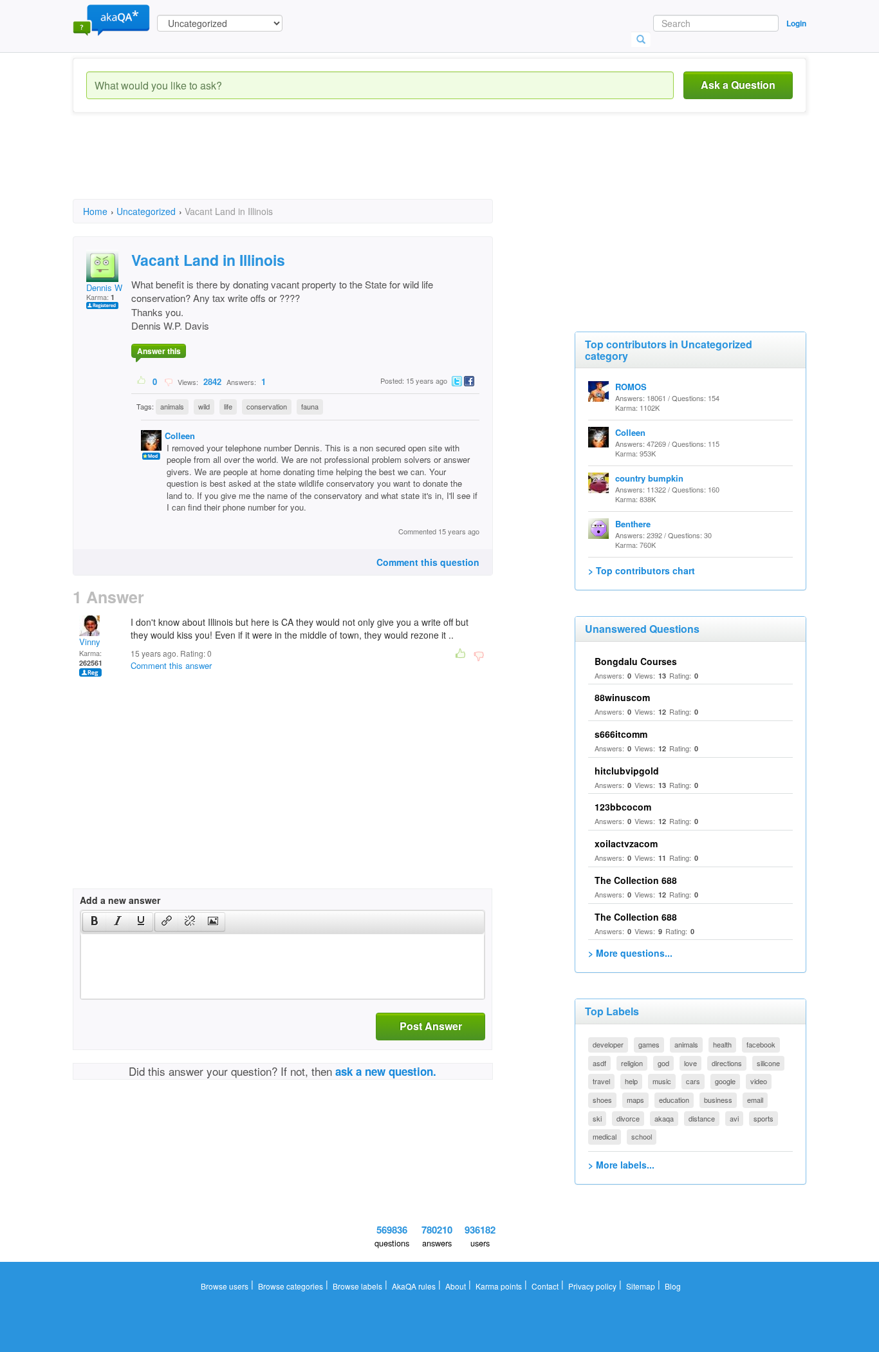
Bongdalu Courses (636, 661)
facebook (760, 1044)
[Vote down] (168, 381)
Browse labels (357, 1286)
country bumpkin (649, 478)
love (690, 1063)
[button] (94, 922)
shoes (602, 1099)
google (725, 1081)
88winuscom (622, 697)
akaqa (664, 1118)
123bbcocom (623, 806)
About (455, 1286)
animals (172, 406)
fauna (310, 406)
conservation (266, 406)
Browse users (224, 1286)
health (722, 1044)
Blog (673, 1286)
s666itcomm (621, 734)
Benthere (633, 524)
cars (693, 1081)
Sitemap (640, 1286)
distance (702, 1118)
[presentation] (94, 922)
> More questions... (630, 952)
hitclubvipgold (627, 770)
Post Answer (431, 1026)
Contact (545, 1286)
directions (727, 1063)
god (663, 1063)
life (228, 406)
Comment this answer (171, 665)
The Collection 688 (636, 880)
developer (608, 1044)
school (641, 1136)
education (674, 1099)
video (758, 1081)
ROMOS (631, 386)
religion (632, 1063)
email (755, 1099)
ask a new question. (385, 1071)
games (649, 1044)
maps (635, 1099)
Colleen (180, 435)
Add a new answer (120, 900)
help (631, 1081)
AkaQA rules (414, 1286)
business (718, 1099)
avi (734, 1118)
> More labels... (621, 1164)
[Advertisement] (307, 167)
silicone (768, 1063)
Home (95, 211)
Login (796, 23)
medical (604, 1136)
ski (597, 1118)
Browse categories (290, 1286)
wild (204, 406)
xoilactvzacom (626, 843)
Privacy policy (592, 1286)
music (661, 1081)
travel (601, 1081)
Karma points (499, 1286)
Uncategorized (146, 211)
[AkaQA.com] (111, 19)
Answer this (159, 351)
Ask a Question (738, 84)
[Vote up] (141, 381)
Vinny (89, 641)
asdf (599, 1063)
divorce (628, 1118)
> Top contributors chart (641, 570)
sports (763, 1118)
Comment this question (427, 562)
